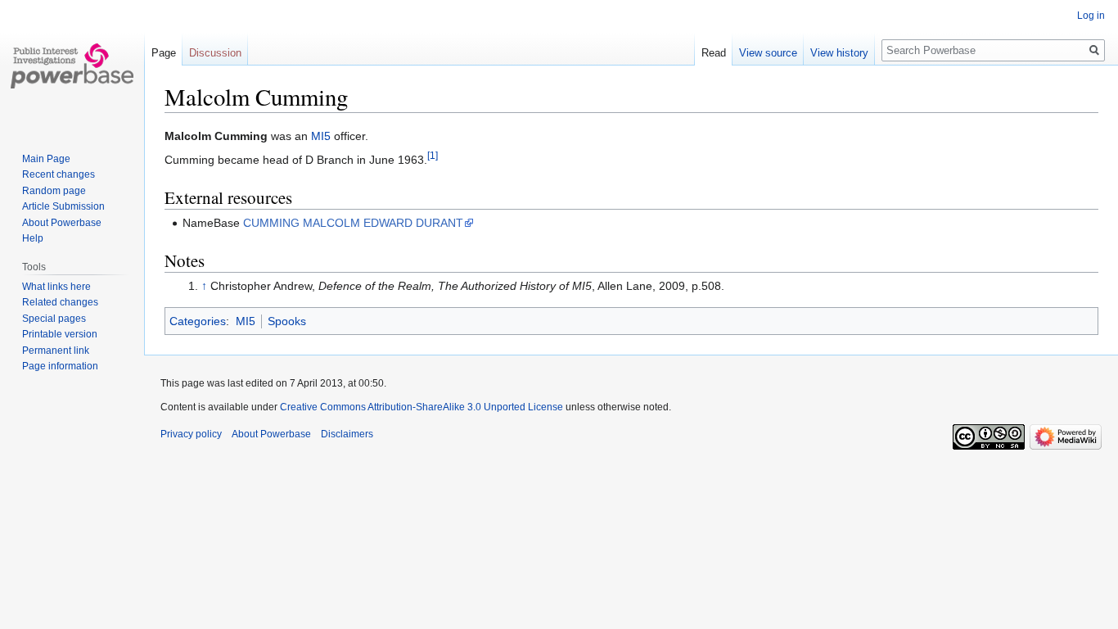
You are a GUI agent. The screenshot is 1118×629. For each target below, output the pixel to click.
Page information (60, 366)
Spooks (287, 321)
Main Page (46, 159)
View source (768, 53)
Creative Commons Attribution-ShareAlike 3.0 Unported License (421, 407)
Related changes (60, 302)
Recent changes (58, 174)
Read (713, 53)
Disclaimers (347, 434)
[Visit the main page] (72, 65)
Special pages (54, 318)
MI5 (321, 136)
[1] (432, 156)
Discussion (215, 53)
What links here (56, 286)
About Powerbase (61, 223)
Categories (197, 321)
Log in (1091, 15)
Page (163, 53)
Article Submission (63, 206)
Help (32, 238)
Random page (54, 191)
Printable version (59, 334)
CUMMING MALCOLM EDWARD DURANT (353, 222)
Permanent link (55, 350)
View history (839, 53)
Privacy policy (191, 434)
